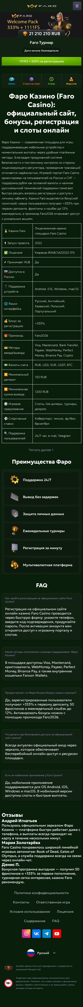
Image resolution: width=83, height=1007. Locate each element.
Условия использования (30, 911)
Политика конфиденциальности (41, 893)
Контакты (21, 902)
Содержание (34, 921)
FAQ (55, 921)
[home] (41, 6)
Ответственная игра (53, 902)
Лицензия (65, 911)
